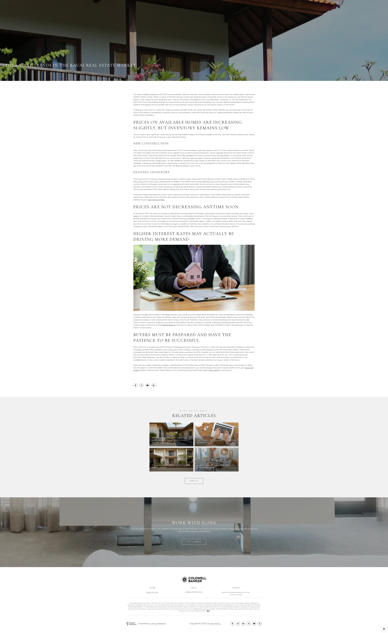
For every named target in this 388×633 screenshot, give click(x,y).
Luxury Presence (158, 623)
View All (194, 481)
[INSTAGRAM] (238, 624)
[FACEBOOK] (232, 624)
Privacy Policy (214, 623)
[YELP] (260, 624)
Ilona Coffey (214, 370)
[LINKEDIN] (243, 624)
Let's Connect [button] (194, 542)
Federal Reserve (168, 325)
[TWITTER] (249, 624)
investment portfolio (156, 200)
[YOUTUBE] (254, 624)
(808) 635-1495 (152, 592)
